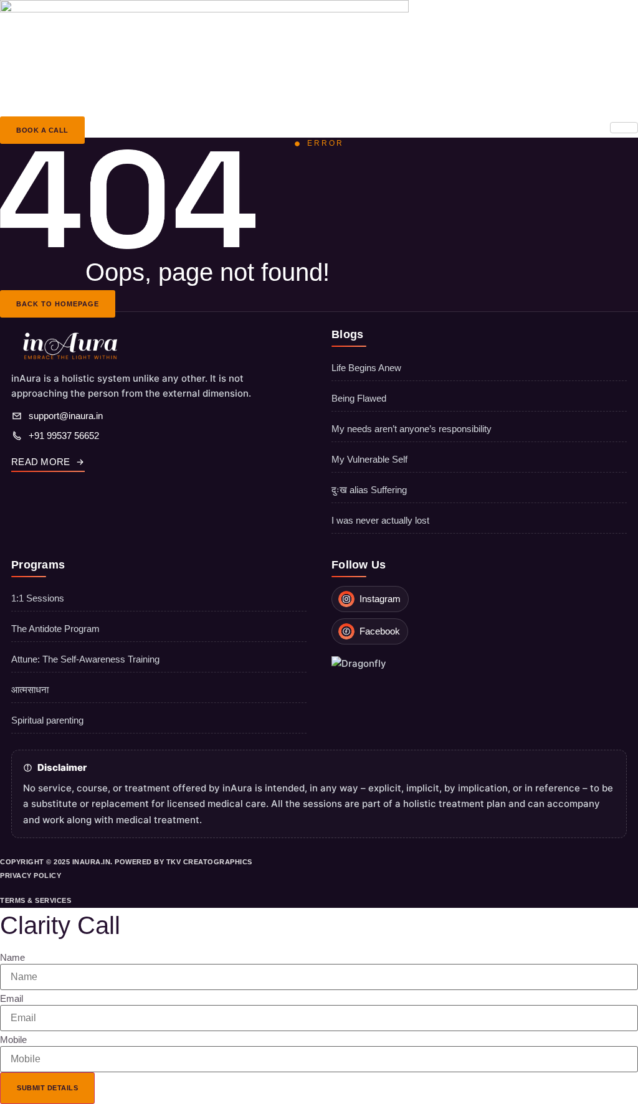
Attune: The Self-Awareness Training (85, 659)
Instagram (380, 598)
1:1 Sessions (37, 598)
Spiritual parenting (47, 720)
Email (11, 998)
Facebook (379, 631)
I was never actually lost (380, 520)
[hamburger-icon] (624, 127)
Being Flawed (358, 398)
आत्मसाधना (30, 689)
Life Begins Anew (366, 367)
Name (12, 957)
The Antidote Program (55, 628)
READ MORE (40, 461)
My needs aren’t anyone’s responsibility (411, 428)
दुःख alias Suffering (369, 489)
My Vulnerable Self (369, 459)
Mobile (13, 1039)
